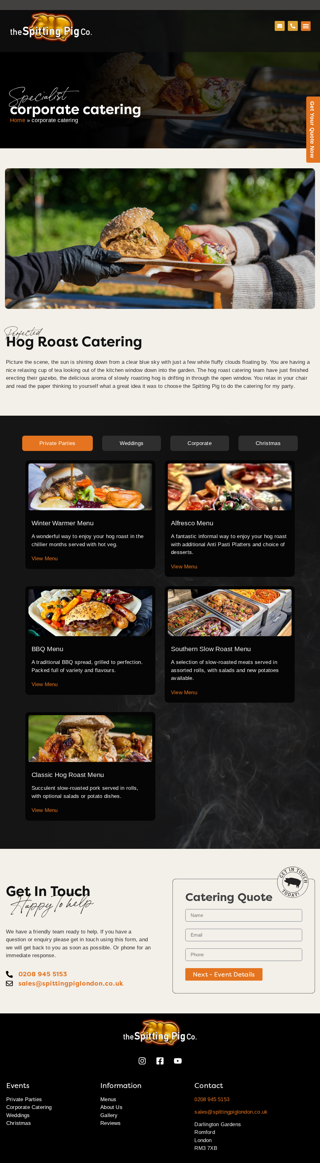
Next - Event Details (224, 974)
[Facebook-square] (160, 1061)
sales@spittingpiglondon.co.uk (231, 1112)
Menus (108, 1099)
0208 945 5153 (211, 1099)
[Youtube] (178, 1061)
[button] (306, 26)
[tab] (57, 443)
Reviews (110, 1123)
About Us (111, 1107)
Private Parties (24, 1099)
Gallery (109, 1115)
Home (17, 120)
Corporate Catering (29, 1107)
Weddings (18, 1115)
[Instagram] (142, 1061)
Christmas (18, 1123)
